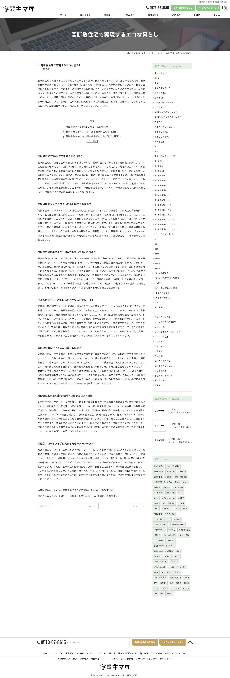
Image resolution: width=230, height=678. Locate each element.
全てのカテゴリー (163, 73)
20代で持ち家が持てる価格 (167, 278)
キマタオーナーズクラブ (170, 572)
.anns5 (157, 258)
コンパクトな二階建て (165, 234)
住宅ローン (160, 346)
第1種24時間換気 (181, 477)
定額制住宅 (160, 380)
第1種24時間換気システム (166, 112)
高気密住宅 (160, 141)
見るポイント (158, 492)
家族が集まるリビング (165, 156)
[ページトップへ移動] (190, 642)
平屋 (157, 83)
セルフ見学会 (178, 487)
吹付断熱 (159, 356)
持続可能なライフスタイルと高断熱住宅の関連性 (91, 131)
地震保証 (157, 535)
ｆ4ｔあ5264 (160, 180)
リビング (165, 588)
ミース (180, 492)
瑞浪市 (177, 556)
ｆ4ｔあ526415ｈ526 (163, 209)
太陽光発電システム (177, 524)
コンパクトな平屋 (163, 317)
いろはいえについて (207, 7)
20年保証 (172, 530)
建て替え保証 (161, 92)
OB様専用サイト (159, 530)
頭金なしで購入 (162, 136)
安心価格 (168, 477)
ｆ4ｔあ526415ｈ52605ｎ (165, 224)
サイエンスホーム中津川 (177, 567)
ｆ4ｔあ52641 (161, 185)
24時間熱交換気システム (163, 482)
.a (155, 239)
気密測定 (157, 503)
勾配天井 (159, 351)
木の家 (185, 508)
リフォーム (160, 326)
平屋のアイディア (163, 87)
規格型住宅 (158, 514)
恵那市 (186, 577)
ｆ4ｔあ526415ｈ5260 (164, 214)
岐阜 (155, 583)
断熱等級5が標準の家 (164, 102)
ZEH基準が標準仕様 (163, 297)
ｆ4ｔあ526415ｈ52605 (164, 219)
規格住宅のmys (161, 131)
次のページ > (138, 506)
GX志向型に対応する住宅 (166, 287)
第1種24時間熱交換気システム (168, 117)
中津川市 (168, 556)
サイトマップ (166, 658)
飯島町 (156, 572)
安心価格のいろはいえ (165, 365)
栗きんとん (171, 471)
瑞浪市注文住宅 (184, 530)
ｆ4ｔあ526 (160, 175)
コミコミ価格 (158, 540)
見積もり (170, 593)
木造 (171, 583)
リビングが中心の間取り (166, 322)
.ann (156, 248)
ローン (156, 588)
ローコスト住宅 (162, 336)
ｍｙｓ (156, 498)
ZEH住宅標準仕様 (162, 292)
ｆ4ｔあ (158, 161)
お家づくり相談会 (173, 466)
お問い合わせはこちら (183, 7)
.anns (157, 253)
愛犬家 (178, 551)
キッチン (186, 588)
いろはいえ (160, 302)
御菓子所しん (158, 471)
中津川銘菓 (182, 471)
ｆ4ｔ (157, 78)
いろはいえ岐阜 (159, 567)
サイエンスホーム (168, 498)
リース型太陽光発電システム (168, 331)
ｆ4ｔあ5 (159, 165)
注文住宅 (159, 107)
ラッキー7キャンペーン (162, 519)
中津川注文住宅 (169, 503)
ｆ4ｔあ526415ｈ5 (162, 200)
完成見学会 (171, 492)
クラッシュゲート (160, 561)
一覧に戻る (91, 506)
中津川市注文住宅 (160, 577)
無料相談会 (171, 540)
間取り (186, 583)
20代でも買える (162, 273)
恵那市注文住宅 (175, 577)
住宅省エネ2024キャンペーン (164, 546)
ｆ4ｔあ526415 (161, 190)
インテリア (175, 588)
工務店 (156, 508)
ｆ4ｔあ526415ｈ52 (163, 204)
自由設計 (159, 121)
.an (156, 243)
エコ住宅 (159, 307)
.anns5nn (158, 268)
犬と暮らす (158, 556)
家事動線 (159, 385)
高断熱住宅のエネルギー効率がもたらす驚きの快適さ (93, 136)
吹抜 (177, 508)
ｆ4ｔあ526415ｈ (162, 195)
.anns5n (158, 263)
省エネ (178, 583)
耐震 (161, 593)
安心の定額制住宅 (163, 360)
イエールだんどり (169, 535)
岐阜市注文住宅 (167, 508)
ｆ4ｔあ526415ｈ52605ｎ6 (166, 229)
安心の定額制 (184, 535)
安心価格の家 (161, 370)
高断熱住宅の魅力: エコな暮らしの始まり (87, 126)
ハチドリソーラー (160, 524)
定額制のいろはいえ (164, 375)
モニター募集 (170, 514)
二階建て (159, 341)
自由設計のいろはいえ (165, 126)
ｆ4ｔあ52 (159, 170)
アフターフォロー (181, 482)
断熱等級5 (159, 97)
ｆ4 (156, 151)
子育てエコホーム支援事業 (163, 551)
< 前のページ (45, 506)
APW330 (158, 283)
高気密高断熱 (158, 466)
